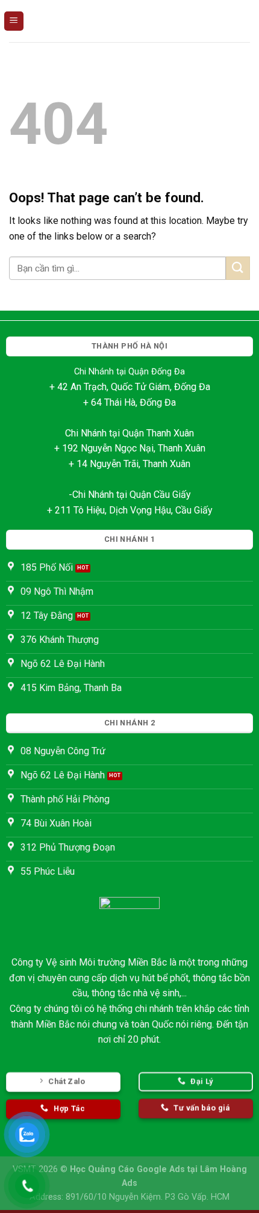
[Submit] (238, 268)
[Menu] (14, 21)
